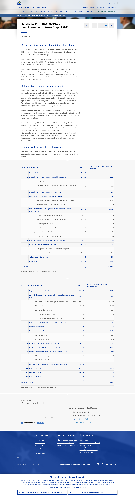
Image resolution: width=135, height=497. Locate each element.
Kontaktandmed (40, 451)
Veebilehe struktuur (24, 457)
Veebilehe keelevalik (86, 452)
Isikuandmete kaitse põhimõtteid (60, 487)
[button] (112, 3)
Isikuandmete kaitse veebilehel (90, 443)
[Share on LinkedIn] (105, 25)
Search (109, 3)
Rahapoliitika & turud (26, 11)
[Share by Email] (111, 25)
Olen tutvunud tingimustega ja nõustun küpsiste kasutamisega (42, 492)
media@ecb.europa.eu (84, 423)
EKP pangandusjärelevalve (105, 11)
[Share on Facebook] (100, 25)
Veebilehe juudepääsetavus (89, 450)
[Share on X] (94, 25)
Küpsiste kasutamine (80, 487)
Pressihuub (90, 11)
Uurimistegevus (77, 11)
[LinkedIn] (98, 464)
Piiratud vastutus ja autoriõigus (67, 440)
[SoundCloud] (111, 464)
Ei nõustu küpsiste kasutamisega (92, 492)
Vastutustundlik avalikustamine (67, 445)
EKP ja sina (100, 7)
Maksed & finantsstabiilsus (44, 11)
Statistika (59, 11)
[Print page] (86, 25)
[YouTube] (107, 464)
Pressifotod (38, 448)
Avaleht (20, 15)
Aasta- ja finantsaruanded (39, 15)
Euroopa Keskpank (88, 7)
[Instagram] (102, 464)
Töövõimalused (111, 7)
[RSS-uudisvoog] (116, 464)
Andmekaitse (84, 440)
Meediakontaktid (30, 423)
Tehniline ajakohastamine (65, 443)
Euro (67, 11)
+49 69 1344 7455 (82, 419)
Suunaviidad (39, 445)
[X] (94, 464)
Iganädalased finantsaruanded (57, 15)
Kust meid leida (40, 454)
